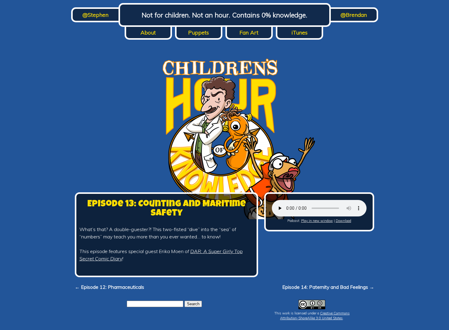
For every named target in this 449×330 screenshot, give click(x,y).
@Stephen (95, 14)
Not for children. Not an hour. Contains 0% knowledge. (224, 15)
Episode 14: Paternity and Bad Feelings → (328, 287)
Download (343, 221)
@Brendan (354, 14)
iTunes (299, 32)
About (148, 32)
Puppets (198, 32)
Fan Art (248, 32)
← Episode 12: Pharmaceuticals (109, 287)
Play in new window (317, 221)
